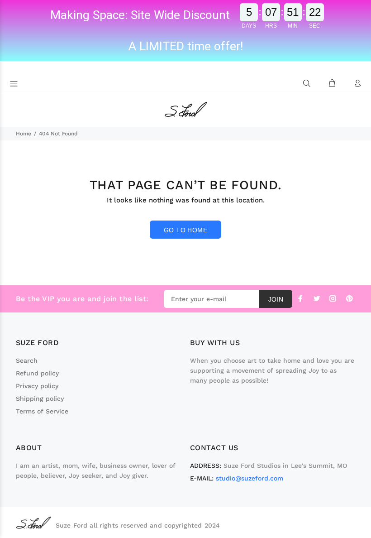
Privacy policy (37, 385)
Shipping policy (40, 398)
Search (27, 360)
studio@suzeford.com (249, 478)
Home (23, 133)
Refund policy (37, 373)
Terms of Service (42, 411)
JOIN (276, 299)
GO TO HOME (185, 230)
